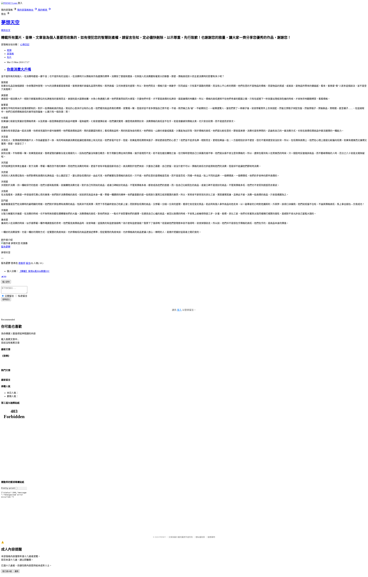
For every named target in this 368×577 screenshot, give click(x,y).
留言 (28, 263)
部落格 (10, 54)
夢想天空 (10, 22)
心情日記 (24, 44)
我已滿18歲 (7, 571)
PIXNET (162, 537)
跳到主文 (5, 30)
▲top (3, 276)
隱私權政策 (200, 537)
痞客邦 (21, 263)
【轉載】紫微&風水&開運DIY (34, 271)
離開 (16, 571)
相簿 (9, 50)
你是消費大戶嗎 (19, 69)
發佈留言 (6, 299)
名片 (9, 57)
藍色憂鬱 (5, 247)
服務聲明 (211, 537)
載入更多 (6, 282)
